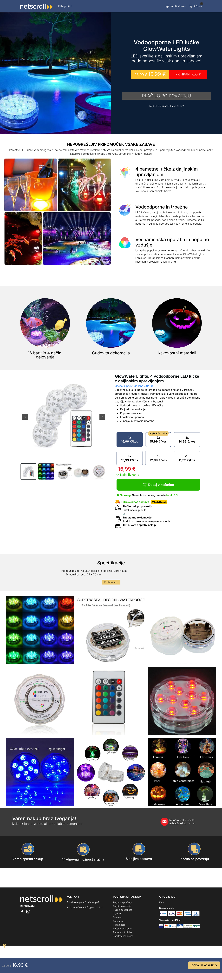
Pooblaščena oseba (123, 936)
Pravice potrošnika (122, 932)
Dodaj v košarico (161, 485)
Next (102, 419)
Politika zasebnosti (122, 909)
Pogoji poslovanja (122, 906)
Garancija (118, 921)
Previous (25, 419)
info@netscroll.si (182, 822)
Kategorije (64, 6)
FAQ (161, 902)
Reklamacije (119, 924)
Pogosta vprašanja (122, 902)
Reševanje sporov (122, 928)
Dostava (117, 917)
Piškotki (117, 913)
